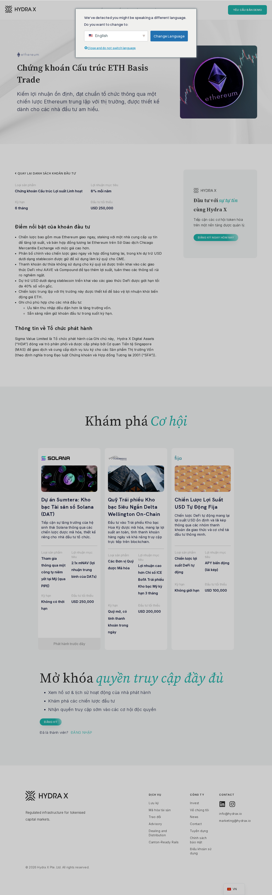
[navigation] (234, 889)
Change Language (169, 36)
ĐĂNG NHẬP (81, 732)
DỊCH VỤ (155, 794)
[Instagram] (232, 804)
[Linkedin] (222, 804)
